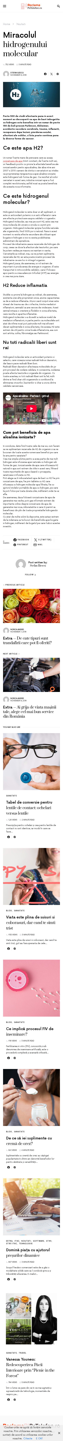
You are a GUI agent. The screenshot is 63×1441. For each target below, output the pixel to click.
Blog (9, 911)
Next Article (10, 654)
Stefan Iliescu (17, 73)
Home (6, 24)
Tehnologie (26, 1244)
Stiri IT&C (11, 1244)
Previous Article (15, 585)
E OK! (39, 1438)
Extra (9, 1241)
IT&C (17, 1241)
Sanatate (11, 796)
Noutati (21, 24)
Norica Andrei (17, 630)
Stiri (49, 1241)
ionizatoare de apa (12, 161)
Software (38, 1241)
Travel (22, 1353)
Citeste (27, 1438)
